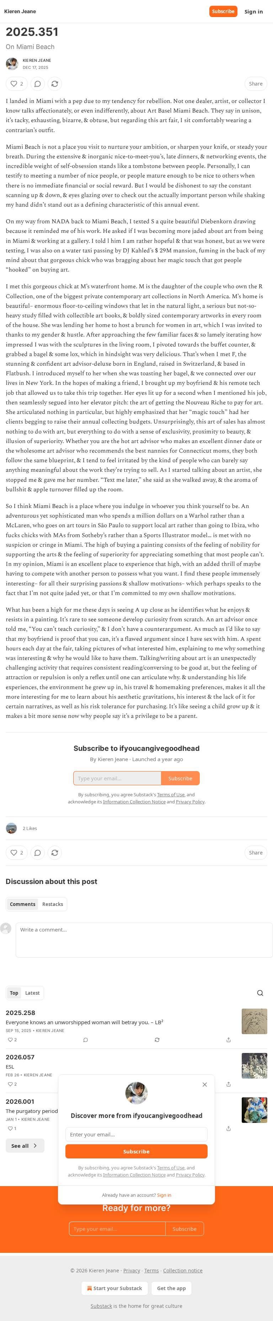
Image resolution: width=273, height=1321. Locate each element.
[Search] (260, 993)
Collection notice (183, 1270)
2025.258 (20, 1012)
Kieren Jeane (37, 60)
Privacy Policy (190, 1175)
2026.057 (20, 1057)
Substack (101, 1306)
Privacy (131, 1270)
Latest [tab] (32, 993)
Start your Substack (117, 1288)
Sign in (254, 11)
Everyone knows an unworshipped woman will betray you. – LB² (84, 1022)
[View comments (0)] (38, 84)
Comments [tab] (22, 904)
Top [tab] (14, 993)
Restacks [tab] (52, 904)
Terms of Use (170, 1167)
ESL (10, 1066)
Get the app (171, 1288)
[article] (136, 1026)
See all (20, 1145)
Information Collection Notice (134, 1175)
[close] (204, 1084)
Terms (151, 1270)
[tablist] (36, 904)
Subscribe (223, 11)
